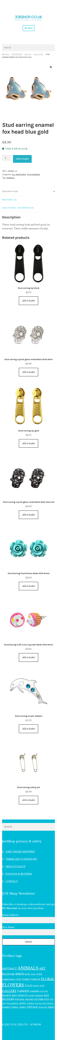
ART (42, 968)
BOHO (27, 974)
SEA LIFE (42, 1003)
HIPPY (14, 996)
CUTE (18, 979)
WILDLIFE (42, 1007)
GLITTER (44, 991)
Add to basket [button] (28, 300)
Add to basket (22, 158)
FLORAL (47, 979)
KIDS (46, 995)
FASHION (35, 979)
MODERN (8, 999)
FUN (42, 986)
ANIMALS (11, 178)
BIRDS (19, 973)
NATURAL (20, 999)
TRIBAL (15, 1007)
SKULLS (50, 1003)
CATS (39, 974)
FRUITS (36, 986)
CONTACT (12, 881)
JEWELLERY (17, 54)
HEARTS (6, 995)
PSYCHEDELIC (12, 1003)
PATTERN (38, 999)
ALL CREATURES (19, 174)
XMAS (51, 1007)
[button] (51, 67)
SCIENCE (30, 1003)
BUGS (33, 974)
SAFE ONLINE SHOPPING (20, 851)
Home (7, 54)
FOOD (28, 985)
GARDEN (23, 991)
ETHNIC (26, 979)
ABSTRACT (9, 968)
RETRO (22, 1003)
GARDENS (34, 991)
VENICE (22, 1007)
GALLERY (9, 991)
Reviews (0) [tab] (9, 199)
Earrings (28, 54)
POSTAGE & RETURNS (19, 874)
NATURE (29, 999)
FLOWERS (13, 985)
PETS (46, 999)
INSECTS (23, 995)
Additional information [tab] (18, 208)
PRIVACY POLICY (16, 866)
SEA (36, 1003)
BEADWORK (8, 974)
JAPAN (31, 996)
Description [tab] (10, 191)
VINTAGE (32, 1007)
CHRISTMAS (8, 979)
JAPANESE (39, 996)
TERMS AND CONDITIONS (21, 859)
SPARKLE (6, 1007)
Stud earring (38, 54)
